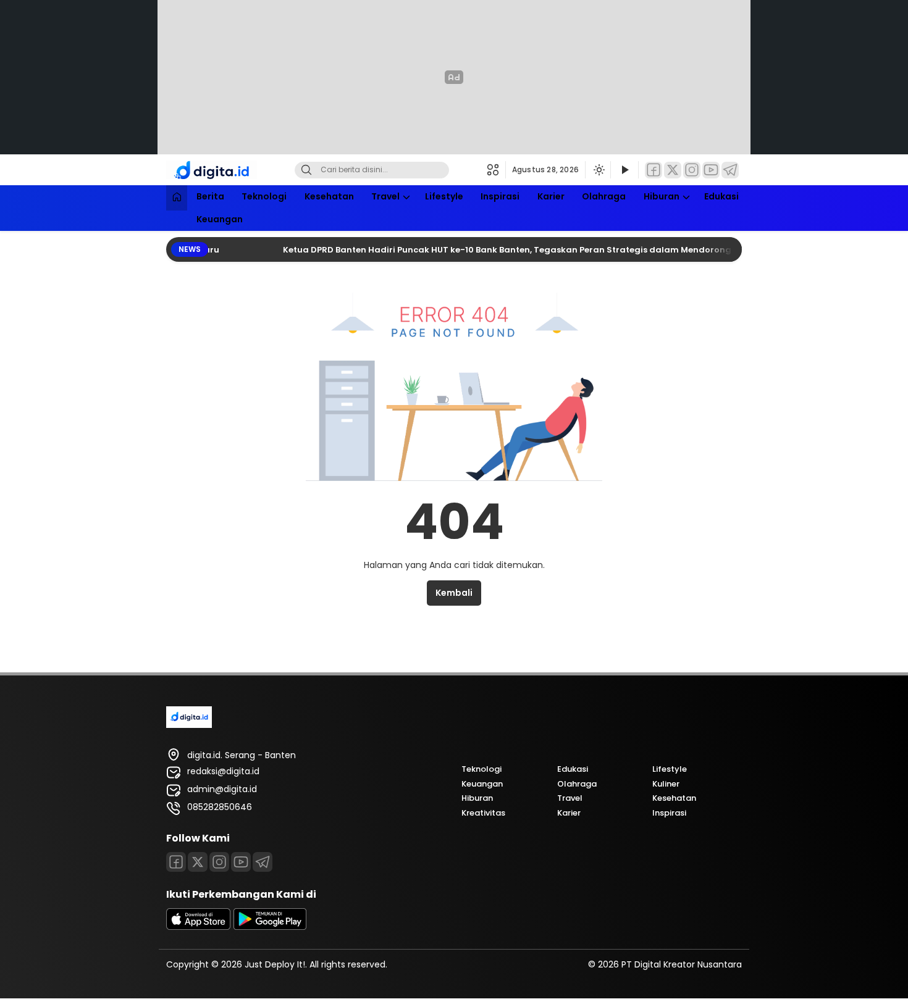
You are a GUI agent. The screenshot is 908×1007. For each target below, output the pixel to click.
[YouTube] (711, 170)
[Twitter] (672, 170)
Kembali (454, 593)
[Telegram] (730, 170)
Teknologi (264, 196)
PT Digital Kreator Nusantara (681, 964)
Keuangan (219, 219)
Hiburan (661, 196)
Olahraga (604, 196)
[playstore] (269, 927)
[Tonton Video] (624, 170)
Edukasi (721, 196)
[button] (496, 169)
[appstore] (198, 927)
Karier (551, 196)
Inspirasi (500, 196)
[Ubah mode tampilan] (598, 170)
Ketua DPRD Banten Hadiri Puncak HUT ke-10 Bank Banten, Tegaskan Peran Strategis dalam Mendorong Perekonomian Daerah (541, 250)
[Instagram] (691, 170)
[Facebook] (653, 170)
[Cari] (306, 170)
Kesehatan (329, 196)
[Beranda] (176, 198)
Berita (210, 196)
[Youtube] (241, 862)
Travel (385, 196)
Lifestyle (444, 196)
